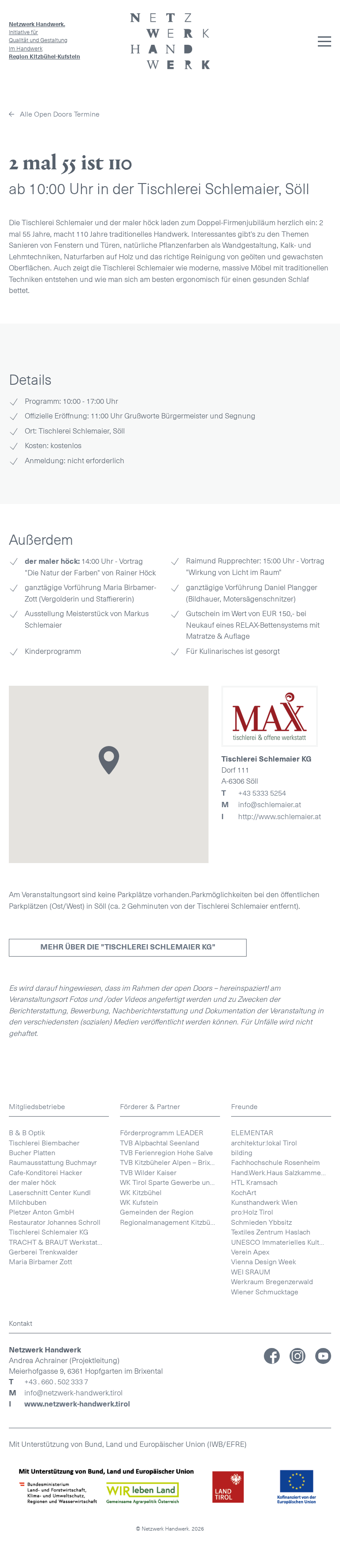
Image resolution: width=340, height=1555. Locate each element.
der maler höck (32, 1182)
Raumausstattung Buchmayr (53, 1162)
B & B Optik (27, 1133)
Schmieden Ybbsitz (261, 1222)
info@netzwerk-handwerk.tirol (73, 1393)
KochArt (243, 1192)
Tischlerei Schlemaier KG (49, 1232)
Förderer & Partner (150, 1106)
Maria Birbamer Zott (40, 1262)
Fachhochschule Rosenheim (275, 1162)
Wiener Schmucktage (264, 1292)
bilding (241, 1153)
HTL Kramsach (254, 1182)
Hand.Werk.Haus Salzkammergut (281, 1172)
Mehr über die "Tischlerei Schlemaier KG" (127, 947)
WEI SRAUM (250, 1272)
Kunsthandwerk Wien (264, 1202)
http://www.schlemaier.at (271, 817)
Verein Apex (250, 1252)
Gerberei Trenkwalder (43, 1252)
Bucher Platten (32, 1153)
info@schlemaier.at (261, 805)
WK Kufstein (139, 1202)
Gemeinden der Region (156, 1212)
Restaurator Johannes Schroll (54, 1222)
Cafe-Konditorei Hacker (45, 1172)
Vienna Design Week (263, 1262)
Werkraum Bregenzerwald (272, 1282)
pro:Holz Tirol (252, 1212)
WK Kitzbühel (141, 1192)
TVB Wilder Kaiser (148, 1172)
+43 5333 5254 (253, 793)
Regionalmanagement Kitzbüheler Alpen (170, 1222)
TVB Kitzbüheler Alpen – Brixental (170, 1162)
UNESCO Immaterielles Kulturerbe (281, 1242)
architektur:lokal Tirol (264, 1143)
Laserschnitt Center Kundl (50, 1192)
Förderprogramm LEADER (161, 1133)
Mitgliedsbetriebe (37, 1106)
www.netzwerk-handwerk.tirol (77, 1404)
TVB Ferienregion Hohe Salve (166, 1153)
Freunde (244, 1106)
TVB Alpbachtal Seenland (159, 1143)
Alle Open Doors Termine (60, 114)
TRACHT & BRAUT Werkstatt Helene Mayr (59, 1242)
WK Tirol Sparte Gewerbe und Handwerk (170, 1182)
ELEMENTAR (252, 1133)
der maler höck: (52, 561)
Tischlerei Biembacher (44, 1143)
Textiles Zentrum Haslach (270, 1232)
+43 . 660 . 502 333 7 (56, 1382)
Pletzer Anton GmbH (41, 1212)
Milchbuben (27, 1202)
